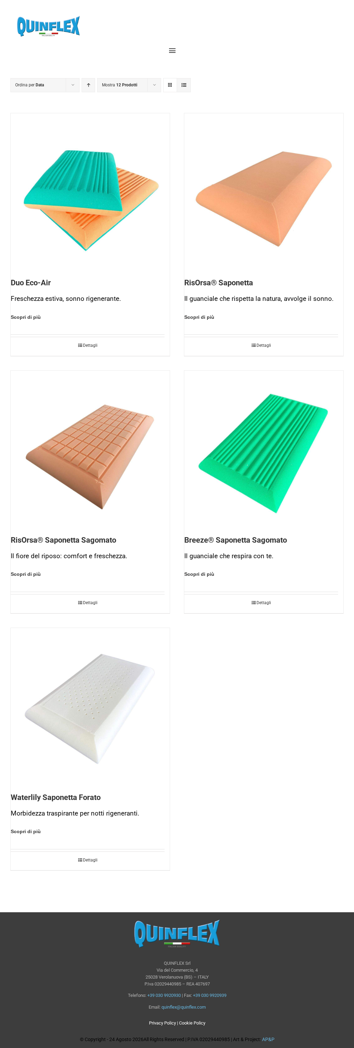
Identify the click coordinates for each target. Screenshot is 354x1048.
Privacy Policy (162, 1023)
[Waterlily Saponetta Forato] (90, 707)
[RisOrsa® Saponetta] (263, 192)
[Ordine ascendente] (88, 85)
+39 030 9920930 (164, 995)
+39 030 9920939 (209, 995)
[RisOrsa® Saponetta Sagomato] (90, 450)
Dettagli (90, 345)
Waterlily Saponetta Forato (56, 797)
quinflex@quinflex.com (183, 1007)
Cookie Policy (192, 1023)
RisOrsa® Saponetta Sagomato (63, 540)
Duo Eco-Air (31, 282)
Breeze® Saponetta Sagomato (235, 540)
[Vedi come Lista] (183, 85)
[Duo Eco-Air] (90, 192)
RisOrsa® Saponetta (218, 282)
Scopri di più (26, 317)
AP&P (268, 1039)
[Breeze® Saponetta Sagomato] (263, 450)
